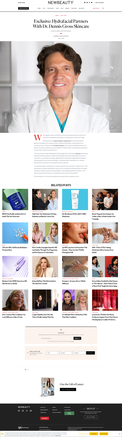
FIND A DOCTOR (23, 8)
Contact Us (42, 407)
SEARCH (90, 353)
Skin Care (64, 15)
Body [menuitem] (57, 8)
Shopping (95, 312)
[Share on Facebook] (25, 369)
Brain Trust (54, 409)
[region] (61, 434)
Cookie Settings (69, 413)
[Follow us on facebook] (84, 2)
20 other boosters (58, 145)
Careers (54, 407)
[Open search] (103, 8)
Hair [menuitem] (62, 8)
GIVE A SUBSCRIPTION (68, 389)
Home (57, 15)
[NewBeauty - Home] (61, 2)
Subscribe (21, 2)
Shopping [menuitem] (74, 8)
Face (93, 211)
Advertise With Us (44, 409)
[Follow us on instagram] (89, 2)
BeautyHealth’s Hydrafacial (62, 141)
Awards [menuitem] (67, 8)
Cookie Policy (43, 412)
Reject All (94, 433)
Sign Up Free (90, 417)
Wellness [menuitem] (81, 8)
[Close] (119, 433)
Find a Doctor (67, 407)
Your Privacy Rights (83, 433)
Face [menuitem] (44, 8)
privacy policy (71, 341)
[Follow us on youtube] (91, 2)
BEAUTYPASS (96, 8)
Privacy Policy (67, 409)
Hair (33, 245)
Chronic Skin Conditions (70, 278)
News (3, 211)
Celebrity (35, 278)
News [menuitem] (39, 8)
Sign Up (76, 338)
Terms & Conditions (56, 412)
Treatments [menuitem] (50, 8)
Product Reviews (37, 211)
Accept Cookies (104, 433)
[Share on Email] (28, 369)
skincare (78, 153)
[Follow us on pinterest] (87, 2)
